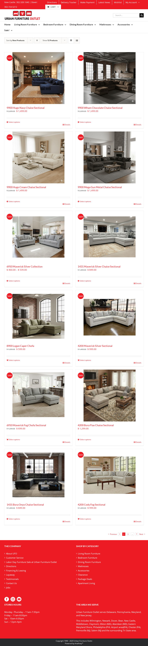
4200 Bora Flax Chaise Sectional (96, 425)
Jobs (8, 587)
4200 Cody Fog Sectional (91, 504)
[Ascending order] (37, 40)
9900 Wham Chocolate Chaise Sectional (100, 107)
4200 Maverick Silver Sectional (95, 345)
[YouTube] (19, 599)
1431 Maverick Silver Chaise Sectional (99, 266)
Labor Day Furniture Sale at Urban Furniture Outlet (31, 562)
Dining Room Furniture (89, 562)
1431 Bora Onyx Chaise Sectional (25, 504)
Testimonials (12, 579)
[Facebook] (6, 599)
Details (67, 124)
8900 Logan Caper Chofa (20, 345)
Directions (11, 566)
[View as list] (77, 40)
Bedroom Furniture (87, 557)
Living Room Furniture (89, 553)
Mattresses (83, 566)
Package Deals (85, 579)
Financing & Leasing (16, 570)
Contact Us (11, 583)
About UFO (11, 553)
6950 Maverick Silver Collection (24, 266)
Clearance (83, 574)
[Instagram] (13, 599)
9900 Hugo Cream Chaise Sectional (26, 187)
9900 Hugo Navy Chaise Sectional (26, 107)
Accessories (83, 570)
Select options (14, 122)
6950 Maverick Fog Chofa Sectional (26, 425)
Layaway (10, 574)
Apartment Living (86, 583)
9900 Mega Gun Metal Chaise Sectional (100, 187)
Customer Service (14, 557)
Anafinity (78, 643)
